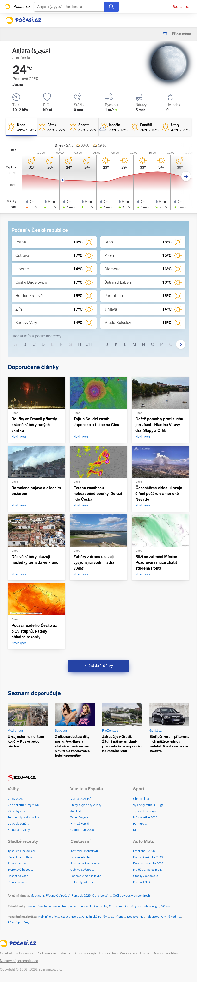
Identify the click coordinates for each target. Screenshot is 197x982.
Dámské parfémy (97, 916)
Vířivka (165, 906)
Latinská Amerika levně (85, 876)
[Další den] (186, 176)
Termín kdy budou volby (23, 817)
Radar (144, 953)
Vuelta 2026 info (81, 798)
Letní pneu (118, 916)
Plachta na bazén (48, 906)
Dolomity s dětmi (81, 882)
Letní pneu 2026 (144, 851)
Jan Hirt (75, 811)
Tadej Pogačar (79, 817)
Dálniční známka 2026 (148, 857)
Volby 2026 (15, 798)
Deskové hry (135, 916)
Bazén (30, 906)
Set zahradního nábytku (125, 906)
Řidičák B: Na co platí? (148, 869)
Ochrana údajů (84, 953)
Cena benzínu (101, 895)
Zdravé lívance (17, 863)
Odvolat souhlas (165, 953)
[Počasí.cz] (23, 20)
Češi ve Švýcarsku (82, 869)
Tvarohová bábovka (20, 869)
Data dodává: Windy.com (118, 953)
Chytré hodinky (171, 916)
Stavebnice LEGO (72, 916)
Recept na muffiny (20, 857)
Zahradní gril (150, 906)
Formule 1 (140, 823)
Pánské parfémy (18, 922)
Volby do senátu (18, 823)
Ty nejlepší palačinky (21, 851)
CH (89, 344)
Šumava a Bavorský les (85, 863)
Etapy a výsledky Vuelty (85, 805)
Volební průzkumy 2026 (23, 805)
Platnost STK (141, 882)
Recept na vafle (18, 876)
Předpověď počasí (58, 895)
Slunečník (85, 906)
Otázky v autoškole (145, 876)
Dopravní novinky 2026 (148, 863)
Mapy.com (37, 895)
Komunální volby (19, 830)
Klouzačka (100, 906)
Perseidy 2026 (81, 895)
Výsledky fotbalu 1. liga (148, 805)
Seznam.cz (181, 7)
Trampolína (69, 906)
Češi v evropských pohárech (131, 895)
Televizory (152, 916)
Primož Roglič (79, 823)
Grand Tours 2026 (82, 830)
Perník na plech (18, 882)
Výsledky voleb (17, 811)
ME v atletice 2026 (145, 817)
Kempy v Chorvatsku (84, 851)
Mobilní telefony (48, 916)
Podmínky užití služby (53, 953)
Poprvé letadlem (81, 857)
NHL (136, 830)
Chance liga (141, 798)
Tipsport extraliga (144, 811)
